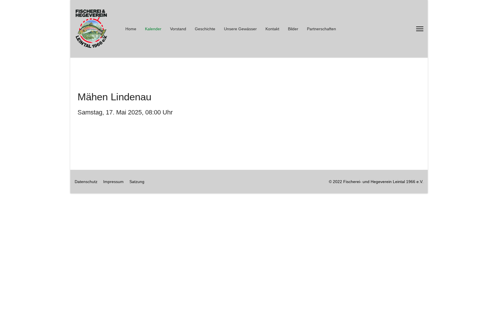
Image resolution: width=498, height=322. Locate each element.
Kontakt (272, 29)
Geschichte (205, 29)
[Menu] (419, 29)
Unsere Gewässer (240, 29)
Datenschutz (86, 181)
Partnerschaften (321, 29)
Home (130, 29)
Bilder (293, 29)
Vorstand (178, 29)
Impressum (113, 181)
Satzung (136, 181)
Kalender (153, 29)
